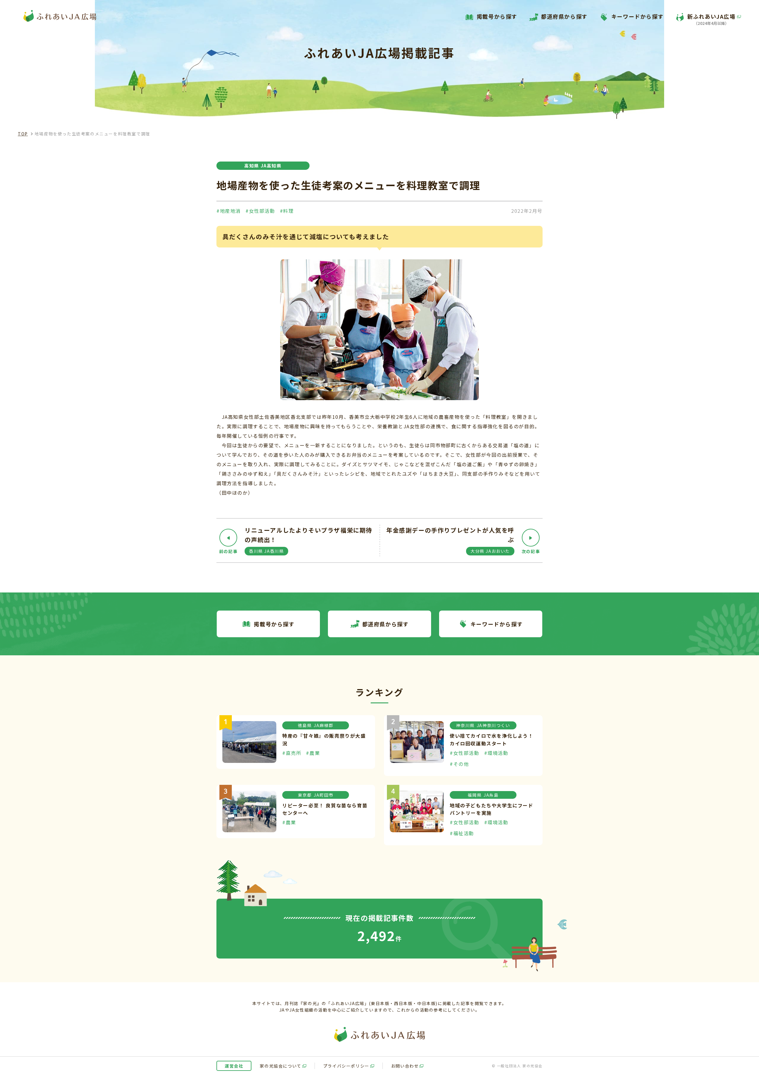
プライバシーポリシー (346, 1066)
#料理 (287, 210)
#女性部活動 (260, 210)
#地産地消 (228, 210)
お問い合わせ (405, 1066)
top (23, 134)
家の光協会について (280, 1066)
